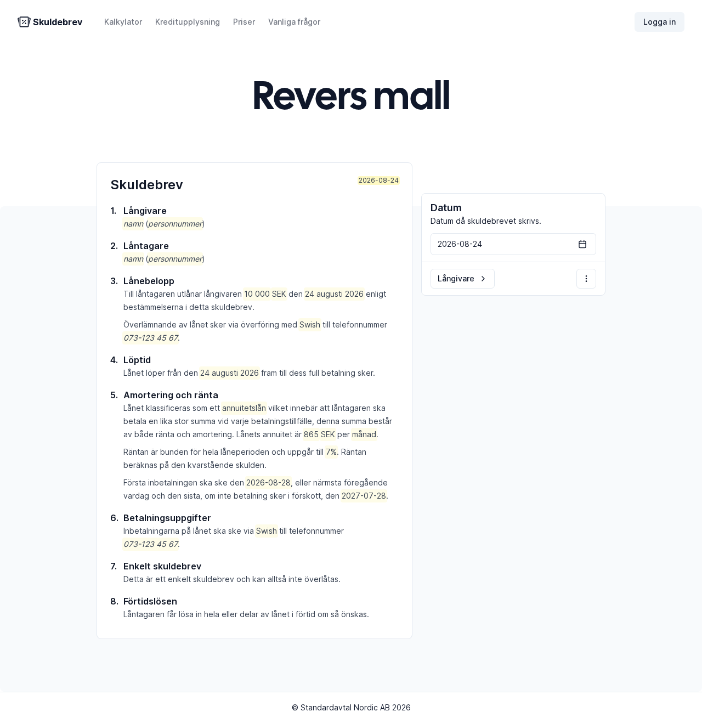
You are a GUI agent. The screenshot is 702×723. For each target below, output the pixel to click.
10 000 (257, 293)
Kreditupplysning (187, 21)
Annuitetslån (244, 408)
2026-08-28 (268, 482)
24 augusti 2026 (334, 293)
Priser (244, 21)
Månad (364, 434)
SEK (279, 293)
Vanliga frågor (294, 21)
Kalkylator (123, 21)
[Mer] (586, 279)
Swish (309, 324)
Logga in (659, 21)
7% (331, 451)
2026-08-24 (379, 180)
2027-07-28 (364, 495)
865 (311, 434)
